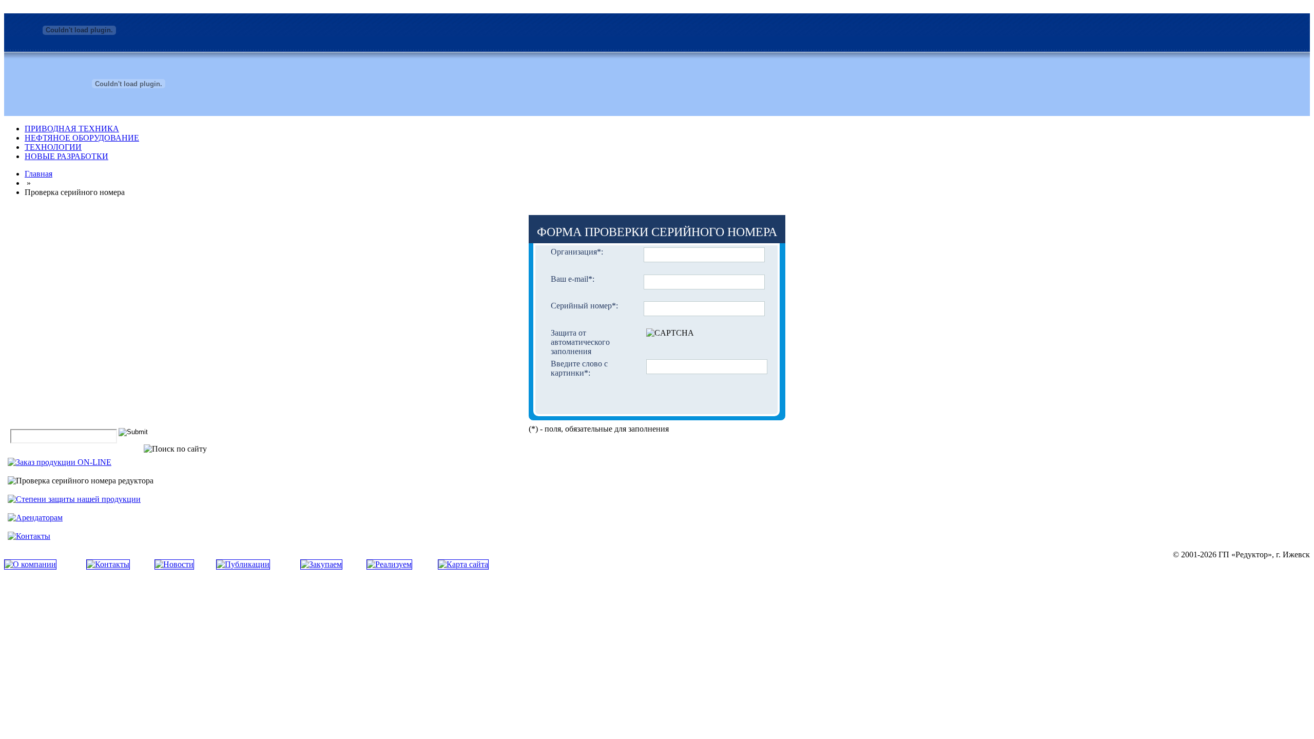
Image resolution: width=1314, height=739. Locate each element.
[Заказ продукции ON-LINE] (59, 462)
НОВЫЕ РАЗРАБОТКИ (66, 156)
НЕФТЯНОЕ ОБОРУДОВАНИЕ (82, 137)
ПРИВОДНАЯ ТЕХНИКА (72, 128)
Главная (38, 173)
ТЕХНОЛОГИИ (53, 147)
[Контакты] (29, 536)
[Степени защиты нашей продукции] (74, 499)
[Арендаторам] (35, 517)
